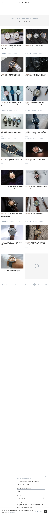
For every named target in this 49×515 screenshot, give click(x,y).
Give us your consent (22, 502)
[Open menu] (46, 2)
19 (35, 284)
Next (46, 284)
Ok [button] (45, 511)
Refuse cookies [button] (38, 511)
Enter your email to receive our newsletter (28, 481)
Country (19, 495)
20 (38, 284)
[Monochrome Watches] (24, 2)
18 (33, 284)
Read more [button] (12, 512)
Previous (4, 284)
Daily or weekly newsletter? (24, 488)
